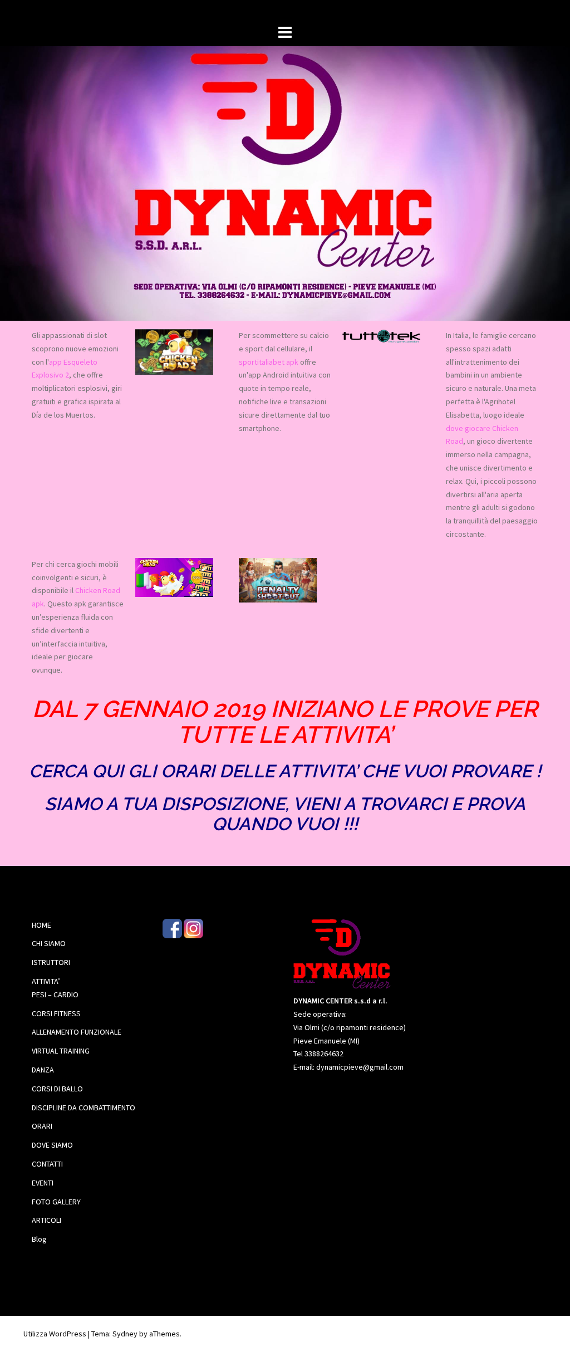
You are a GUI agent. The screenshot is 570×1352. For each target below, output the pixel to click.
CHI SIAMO (49, 943)
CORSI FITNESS (56, 1013)
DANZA (43, 1070)
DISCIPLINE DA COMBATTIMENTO (83, 1108)
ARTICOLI (46, 1220)
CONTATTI (47, 1164)
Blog (39, 1239)
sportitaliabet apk (268, 362)
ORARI (42, 1126)
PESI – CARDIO (55, 994)
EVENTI (42, 1183)
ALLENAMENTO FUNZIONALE (76, 1032)
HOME (41, 925)
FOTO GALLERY (56, 1202)
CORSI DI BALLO (57, 1089)
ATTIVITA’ (46, 981)
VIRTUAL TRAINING (61, 1051)
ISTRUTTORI (51, 962)
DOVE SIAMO (52, 1145)
